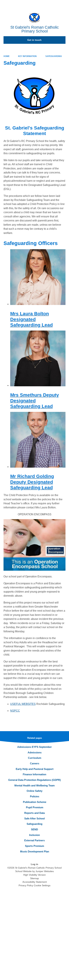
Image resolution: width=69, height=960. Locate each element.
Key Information (27, 56)
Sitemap (34, 878)
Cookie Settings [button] (42, 885)
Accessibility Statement (34, 882)
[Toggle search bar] (56, 4)
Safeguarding (53, 56)
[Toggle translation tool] (48, 4)
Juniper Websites (45, 871)
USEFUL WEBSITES (23, 704)
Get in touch (34, 40)
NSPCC (15, 710)
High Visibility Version (34, 874)
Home (7, 56)
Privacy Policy (26, 885)
